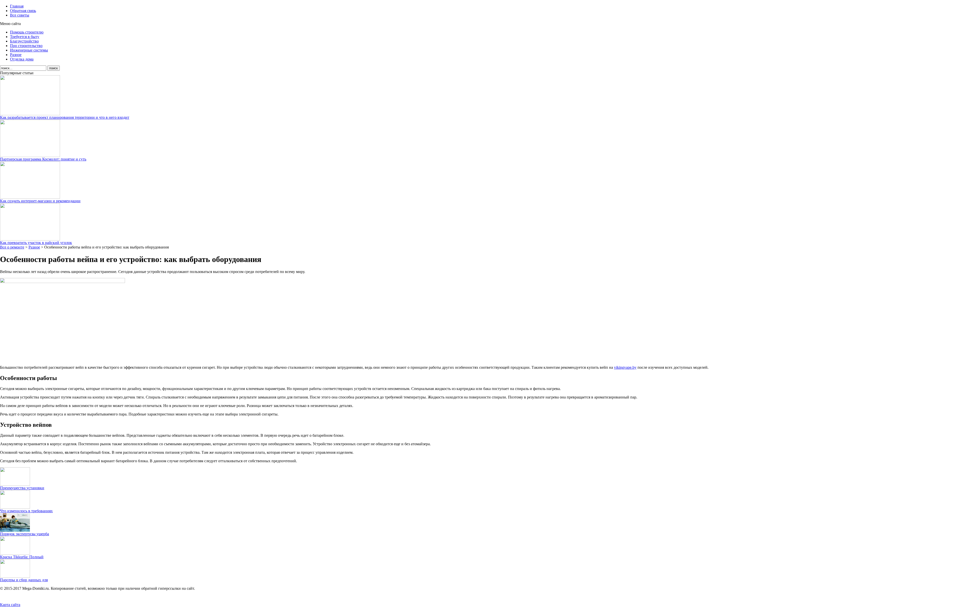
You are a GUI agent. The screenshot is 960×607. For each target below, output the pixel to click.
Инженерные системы (29, 50)
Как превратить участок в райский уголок (36, 242)
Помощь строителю (27, 32)
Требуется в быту (24, 36)
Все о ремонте (12, 247)
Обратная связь (23, 10)
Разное (16, 54)
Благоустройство (24, 41)
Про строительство (26, 46)
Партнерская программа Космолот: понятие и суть (43, 159)
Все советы (19, 15)
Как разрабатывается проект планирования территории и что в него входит (64, 117)
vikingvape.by (625, 367)
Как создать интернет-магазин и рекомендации (40, 201)
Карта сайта (10, 604)
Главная (17, 6)
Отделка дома (22, 59)
